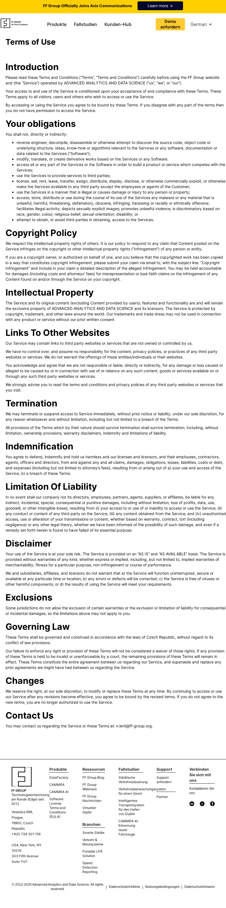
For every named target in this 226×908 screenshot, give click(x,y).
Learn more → (160, 5)
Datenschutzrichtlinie (124, 887)
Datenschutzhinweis (199, 887)
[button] (57, 24)
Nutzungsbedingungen (162, 887)
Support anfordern (164, 779)
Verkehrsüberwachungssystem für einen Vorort (131, 791)
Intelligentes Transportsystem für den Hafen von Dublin (131, 807)
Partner (162, 797)
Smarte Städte (93, 833)
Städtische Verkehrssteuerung (131, 779)
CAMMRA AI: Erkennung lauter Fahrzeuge (128, 827)
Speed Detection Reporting (90, 867)
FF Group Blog (93, 777)
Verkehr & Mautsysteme (92, 842)
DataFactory (59, 777)
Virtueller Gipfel (89, 810)
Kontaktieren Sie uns (201, 791)
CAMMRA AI (58, 792)
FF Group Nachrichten (91, 798)
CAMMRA (56, 785)
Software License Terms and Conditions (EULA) (57, 808)
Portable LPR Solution (92, 853)
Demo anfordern (170, 24)
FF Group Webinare (89, 787)
